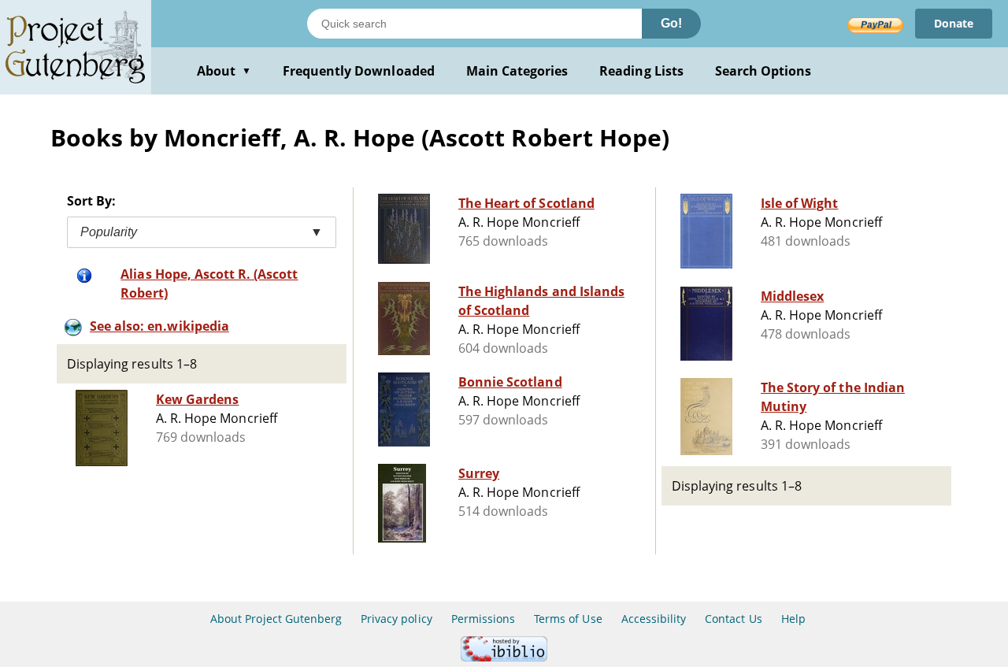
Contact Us (733, 618)
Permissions (483, 618)
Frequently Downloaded (359, 71)
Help (793, 618)
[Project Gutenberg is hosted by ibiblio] (504, 657)
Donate (953, 23)
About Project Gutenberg (276, 618)
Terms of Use (568, 618)
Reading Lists (641, 71)
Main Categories (517, 71)
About (224, 71)
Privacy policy (396, 618)
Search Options (763, 71)
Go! (671, 23)
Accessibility (654, 618)
